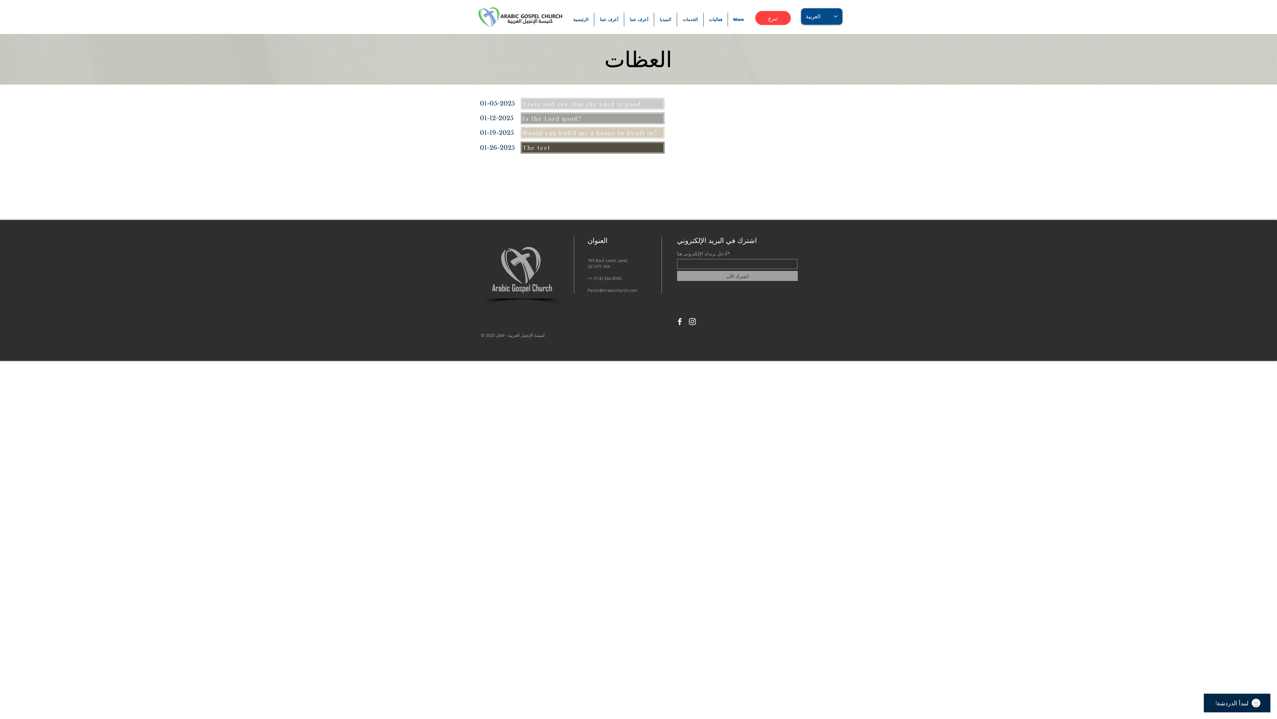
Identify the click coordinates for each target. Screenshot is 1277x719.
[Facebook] (679, 321)
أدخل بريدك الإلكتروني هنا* (703, 253)
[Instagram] (692, 321)
